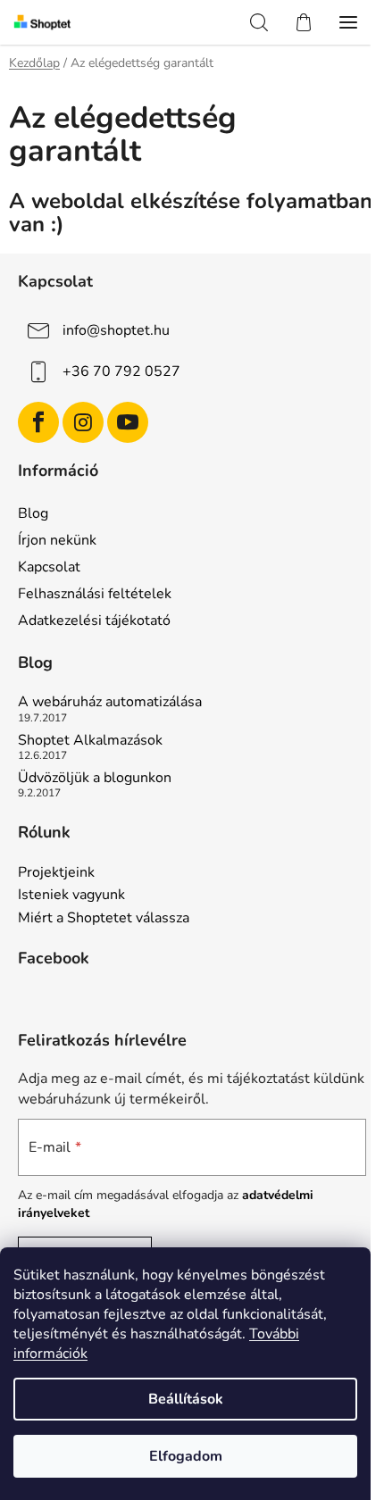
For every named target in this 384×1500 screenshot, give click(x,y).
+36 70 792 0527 (121, 371)
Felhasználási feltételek (94, 594)
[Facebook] (38, 422)
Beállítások (185, 1399)
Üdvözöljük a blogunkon (94, 779)
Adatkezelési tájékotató (94, 620)
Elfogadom (185, 1456)
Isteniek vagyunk (71, 896)
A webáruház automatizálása (110, 703)
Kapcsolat (49, 567)
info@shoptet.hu (116, 330)
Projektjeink (56, 873)
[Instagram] (83, 422)
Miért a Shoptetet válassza (103, 919)
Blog (33, 513)
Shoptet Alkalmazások (90, 741)
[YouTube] (127, 422)
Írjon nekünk (57, 540)
